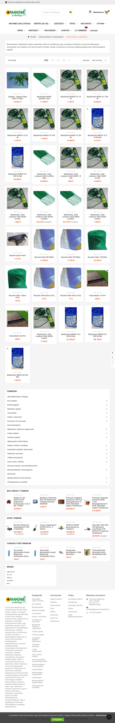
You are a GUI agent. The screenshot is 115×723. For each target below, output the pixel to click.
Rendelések (72, 602)
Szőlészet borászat (15, 453)
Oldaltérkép (54, 621)
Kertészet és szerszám (16, 421)
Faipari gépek (13, 433)
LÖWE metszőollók (15, 458)
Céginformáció (56, 599)
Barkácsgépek (13, 405)
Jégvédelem (37, 677)
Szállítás (53, 602)
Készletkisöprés (14, 425)
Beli (8, 583)
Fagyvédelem (37, 669)
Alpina (9, 578)
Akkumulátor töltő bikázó (17, 441)
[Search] (70, 12)
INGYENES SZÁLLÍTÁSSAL (17, 397)
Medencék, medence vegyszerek (20, 429)
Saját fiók (54, 618)
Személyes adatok (75, 599)
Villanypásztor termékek (17, 482)
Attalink (10, 580)
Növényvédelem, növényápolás (20, 470)
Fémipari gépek (13, 437)
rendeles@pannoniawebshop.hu (99, 609)
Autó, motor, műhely (15, 462)
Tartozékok (12, 413)
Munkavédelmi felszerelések (19, 478)
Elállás (52, 612)
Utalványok (72, 612)
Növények (11, 474)
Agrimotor (11, 572)
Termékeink (12, 391)
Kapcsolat (54, 615)
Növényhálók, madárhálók (37, 673)
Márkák (10, 567)
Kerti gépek (12, 401)
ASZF (52, 608)
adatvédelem (101, 715)
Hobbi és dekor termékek (17, 445)
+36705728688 (95, 612)
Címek (70, 608)
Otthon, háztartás (14, 417)
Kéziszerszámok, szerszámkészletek (22, 466)
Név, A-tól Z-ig (99, 60)
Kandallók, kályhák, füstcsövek (20, 449)
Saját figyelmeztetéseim (75, 616)
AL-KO (9, 575)
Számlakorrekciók (75, 605)
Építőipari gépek (14, 409)
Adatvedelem (55, 605)
